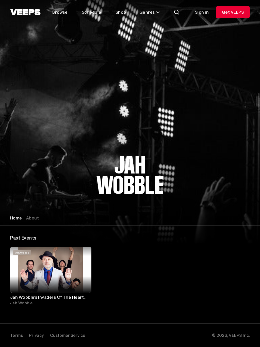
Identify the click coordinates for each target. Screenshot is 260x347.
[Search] (177, 12)
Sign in (202, 12)
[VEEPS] (25, 12)
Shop (121, 12)
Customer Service (67, 335)
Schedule (91, 12)
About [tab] (32, 217)
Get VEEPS (233, 12)
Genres (147, 12)
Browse (60, 12)
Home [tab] (16, 217)
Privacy (36, 335)
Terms (16, 335)
